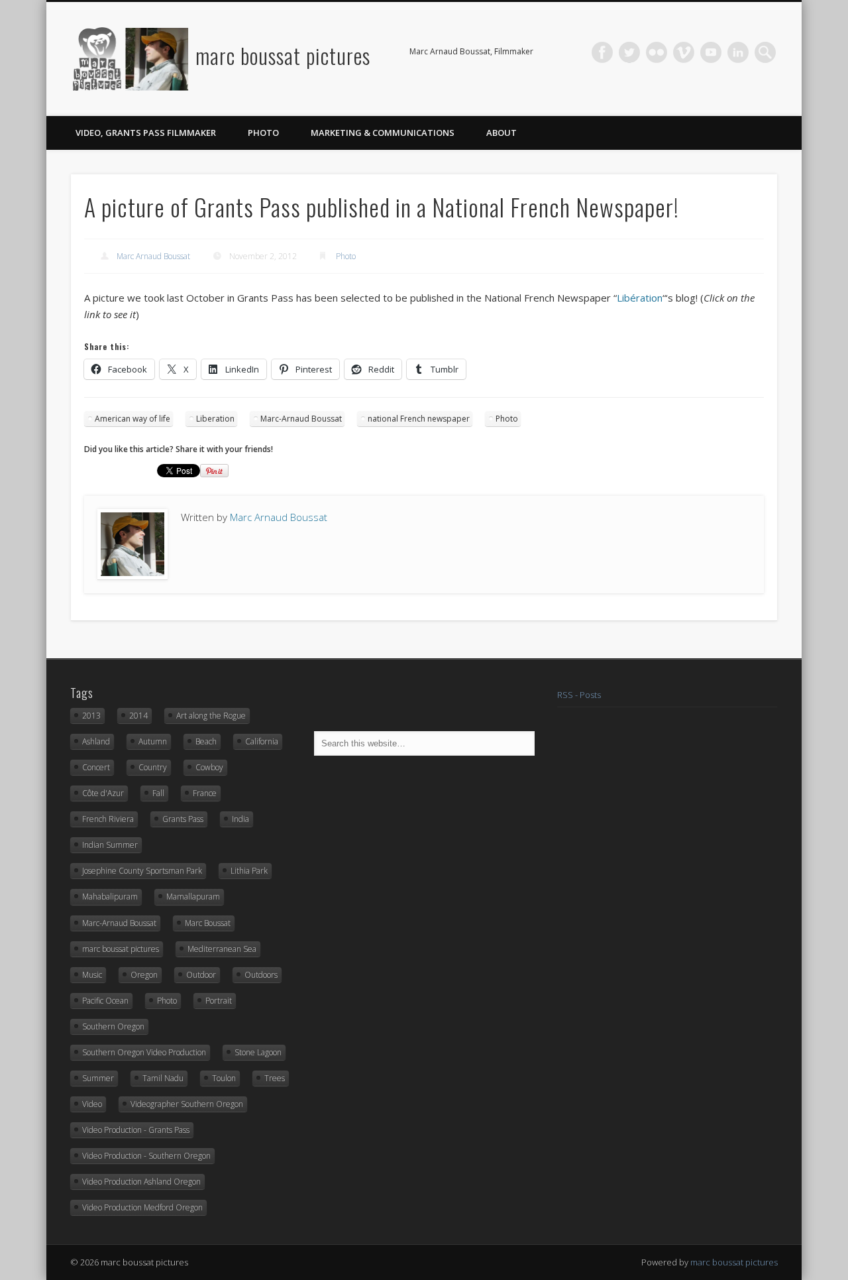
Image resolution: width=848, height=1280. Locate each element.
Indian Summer (110, 844)
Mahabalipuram (110, 896)
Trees (274, 1078)
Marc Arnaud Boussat (153, 256)
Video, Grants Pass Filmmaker (146, 133)
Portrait (218, 1000)
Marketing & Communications (382, 133)
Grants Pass (182, 819)
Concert (96, 767)
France (205, 793)
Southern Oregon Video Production (144, 1052)
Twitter (629, 52)
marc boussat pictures (282, 55)
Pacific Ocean (105, 1000)
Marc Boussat (208, 923)
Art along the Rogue (211, 715)
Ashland (96, 741)
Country (152, 767)
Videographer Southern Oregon (187, 1104)
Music (92, 974)
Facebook (602, 52)
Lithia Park (249, 870)
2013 (91, 715)
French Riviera (108, 819)
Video (92, 1104)
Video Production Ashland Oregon (141, 1181)
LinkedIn (738, 52)
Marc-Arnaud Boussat (301, 418)
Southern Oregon (113, 1026)
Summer (98, 1078)
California (261, 741)
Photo (263, 133)
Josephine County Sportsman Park (142, 870)
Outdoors (261, 974)
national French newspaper (419, 418)
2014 (138, 715)
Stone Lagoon (258, 1052)
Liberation (215, 418)
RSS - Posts (579, 695)
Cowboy (209, 767)
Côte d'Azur (103, 793)
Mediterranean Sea (221, 949)
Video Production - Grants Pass (135, 1129)
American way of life (132, 418)
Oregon (144, 974)
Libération (639, 297)
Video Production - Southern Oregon (146, 1155)
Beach (206, 741)
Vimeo (683, 52)
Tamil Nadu (163, 1078)
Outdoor (201, 974)
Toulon (224, 1078)
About (501, 133)
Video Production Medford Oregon (142, 1207)
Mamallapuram (193, 896)
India (240, 819)
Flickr (656, 52)
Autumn (152, 741)
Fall (158, 793)
